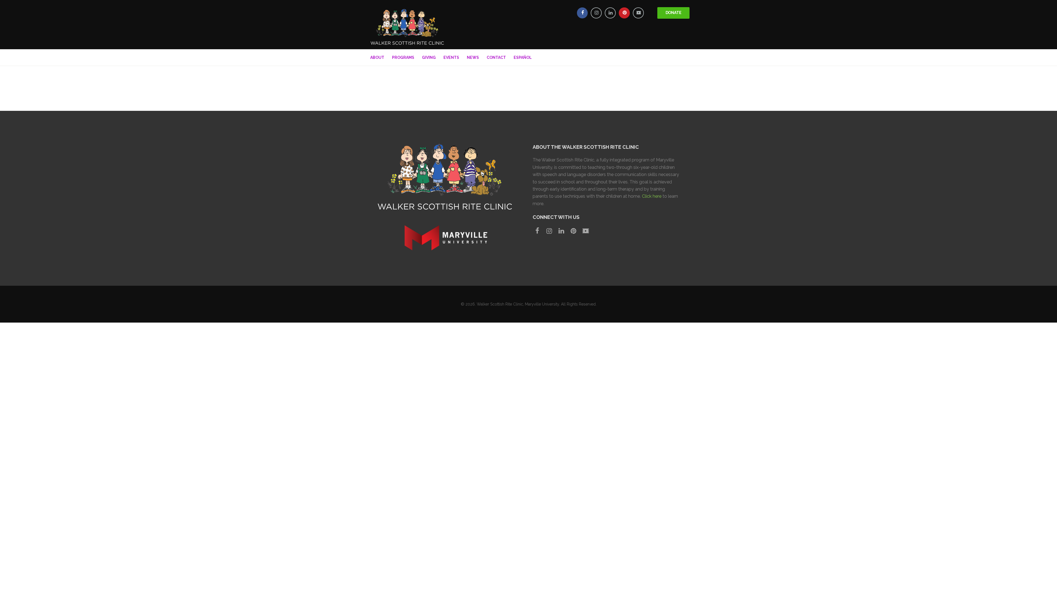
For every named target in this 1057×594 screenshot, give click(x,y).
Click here (651, 196)
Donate (674, 12)
